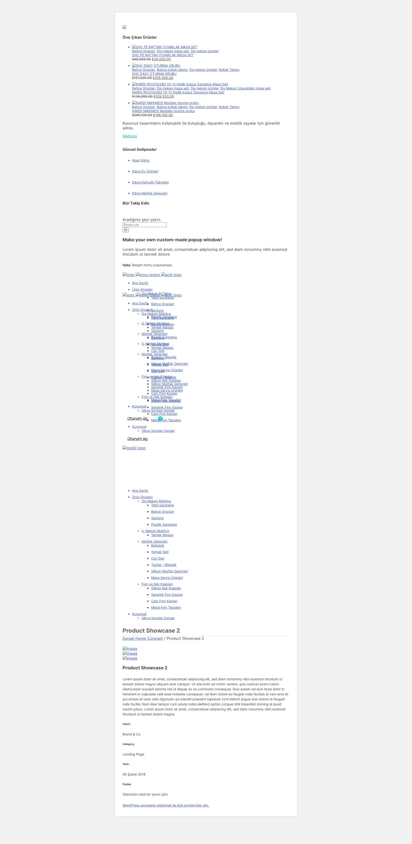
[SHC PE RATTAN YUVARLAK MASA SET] (164, 47)
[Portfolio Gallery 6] (130, 658)
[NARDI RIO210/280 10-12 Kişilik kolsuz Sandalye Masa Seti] (180, 84)
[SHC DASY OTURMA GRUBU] (156, 65)
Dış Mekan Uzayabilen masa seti (245, 88)
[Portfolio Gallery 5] (130, 653)
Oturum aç (137, 418)
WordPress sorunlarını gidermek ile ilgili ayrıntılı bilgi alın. (166, 805)
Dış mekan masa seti (173, 51)
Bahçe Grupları (143, 51)
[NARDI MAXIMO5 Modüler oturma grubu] (165, 103)
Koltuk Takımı (229, 70)
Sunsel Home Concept (143, 638)
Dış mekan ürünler (205, 51)
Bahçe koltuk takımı (172, 70)
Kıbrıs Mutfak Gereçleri (149, 193)
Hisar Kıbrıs (140, 160)
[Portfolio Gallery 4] (130, 648)
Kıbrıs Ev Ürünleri (145, 171)
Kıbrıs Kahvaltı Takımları (150, 182)
